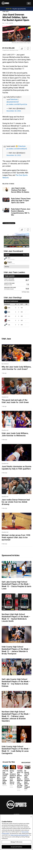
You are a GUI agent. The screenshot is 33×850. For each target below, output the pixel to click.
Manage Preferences (16, 842)
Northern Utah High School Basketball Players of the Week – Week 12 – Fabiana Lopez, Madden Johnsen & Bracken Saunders (16, 716)
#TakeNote (13, 99)
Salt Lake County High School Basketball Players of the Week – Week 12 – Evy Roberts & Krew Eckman (16, 682)
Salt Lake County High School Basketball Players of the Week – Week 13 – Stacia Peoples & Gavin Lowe (16, 585)
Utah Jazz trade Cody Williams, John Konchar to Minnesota (15, 434)
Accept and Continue (16, 846)
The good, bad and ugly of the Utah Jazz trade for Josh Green (15, 401)
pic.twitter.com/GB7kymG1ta (17, 104)
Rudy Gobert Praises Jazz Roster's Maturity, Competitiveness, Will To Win (20, 212)
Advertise (16, 814)
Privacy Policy (5, 833)
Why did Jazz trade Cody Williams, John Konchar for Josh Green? (16, 368)
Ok (31, 816)
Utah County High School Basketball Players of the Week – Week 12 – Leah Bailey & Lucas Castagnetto (16, 749)
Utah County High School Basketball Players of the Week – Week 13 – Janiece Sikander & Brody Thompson (16, 650)
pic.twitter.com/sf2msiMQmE (17, 149)
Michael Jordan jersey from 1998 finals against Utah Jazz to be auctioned (16, 537)
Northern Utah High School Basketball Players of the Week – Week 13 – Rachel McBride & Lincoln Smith (16, 617)
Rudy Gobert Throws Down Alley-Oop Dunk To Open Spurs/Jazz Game (20, 201)
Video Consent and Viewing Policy (19, 835)
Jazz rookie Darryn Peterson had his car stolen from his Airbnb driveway (16, 502)
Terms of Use (25, 831)
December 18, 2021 (14, 111)
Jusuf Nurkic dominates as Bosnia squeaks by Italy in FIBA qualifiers (16, 467)
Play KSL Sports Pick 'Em (19, 8)
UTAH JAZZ (5, 11)
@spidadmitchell (13, 102)
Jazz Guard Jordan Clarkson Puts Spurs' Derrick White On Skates (20, 190)
